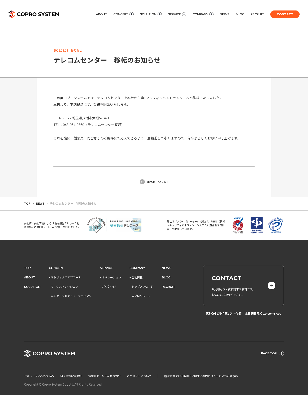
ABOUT (101, 14)
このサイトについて (139, 376)
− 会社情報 (135, 277)
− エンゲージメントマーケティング (70, 296)
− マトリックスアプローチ (65, 277)
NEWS (224, 14)
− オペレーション (110, 277)
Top (27, 268)
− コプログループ (139, 296)
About (29, 277)
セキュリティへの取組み (39, 376)
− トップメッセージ (141, 286)
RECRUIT (257, 14)
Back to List (157, 182)
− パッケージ (108, 286)
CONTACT (285, 14)
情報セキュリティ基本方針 (104, 376)
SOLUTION (32, 287)
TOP (27, 203)
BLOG (240, 14)
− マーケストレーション (63, 286)
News (166, 268)
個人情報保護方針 (71, 376)
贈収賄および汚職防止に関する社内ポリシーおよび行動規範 (201, 376)
